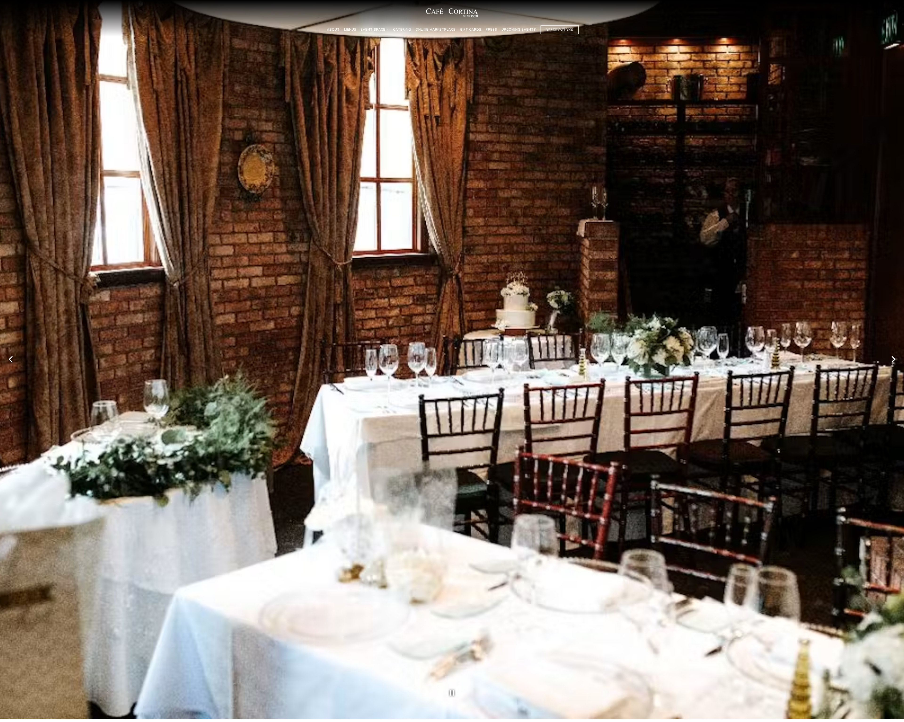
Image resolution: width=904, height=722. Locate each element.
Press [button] (491, 29)
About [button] (333, 29)
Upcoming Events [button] (519, 29)
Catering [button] (402, 29)
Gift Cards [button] (470, 29)
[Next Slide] (893, 361)
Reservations (559, 30)
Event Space (374, 29)
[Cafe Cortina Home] (452, 11)
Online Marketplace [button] (436, 29)
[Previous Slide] (10, 361)
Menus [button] (350, 29)
